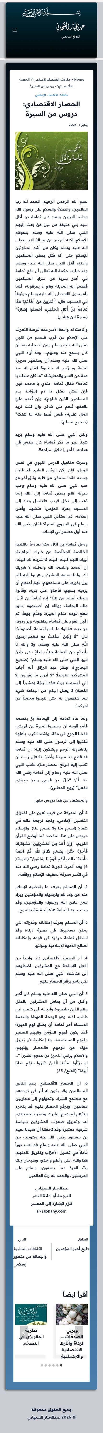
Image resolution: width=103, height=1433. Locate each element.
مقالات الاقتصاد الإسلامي (51, 95)
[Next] (24, 1332)
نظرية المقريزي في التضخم (31, 1336)
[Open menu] (15, 30)
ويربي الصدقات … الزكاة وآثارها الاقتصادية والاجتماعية (72, 1343)
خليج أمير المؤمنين (73, 1244)
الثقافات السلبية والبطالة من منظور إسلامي (30, 1251)
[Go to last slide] (79, 1332)
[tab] (61, 1365)
